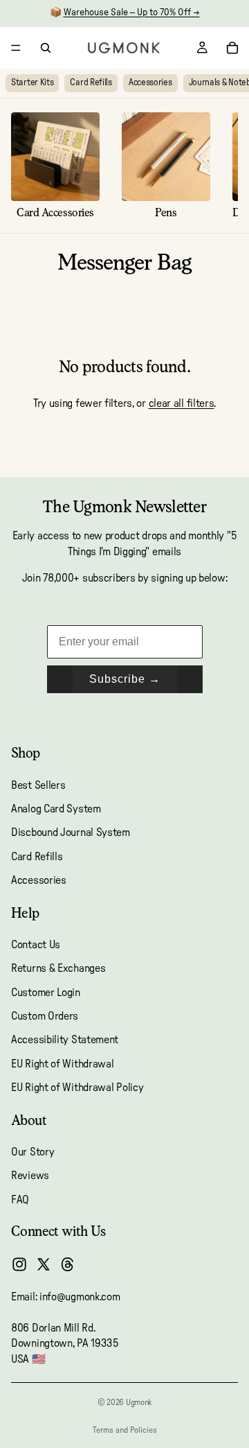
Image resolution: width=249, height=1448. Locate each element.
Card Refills (90, 82)
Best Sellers (38, 785)
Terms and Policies (125, 1430)
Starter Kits (32, 82)
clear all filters (181, 403)
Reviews (30, 1175)
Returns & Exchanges (58, 968)
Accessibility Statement (64, 1040)
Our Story (32, 1152)
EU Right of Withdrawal (62, 1064)
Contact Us (35, 944)
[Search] (45, 48)
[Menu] (16, 48)
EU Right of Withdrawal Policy (77, 1087)
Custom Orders (44, 1016)
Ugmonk (138, 1402)
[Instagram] (19, 1264)
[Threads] (67, 1264)
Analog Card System (56, 808)
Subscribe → (124, 679)
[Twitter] (43, 1264)
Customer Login (45, 992)
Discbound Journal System (70, 832)
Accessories (150, 82)
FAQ (20, 1199)
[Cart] (232, 48)
